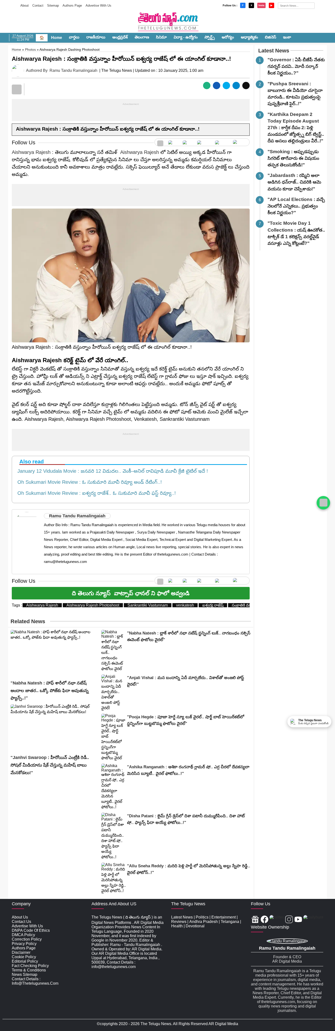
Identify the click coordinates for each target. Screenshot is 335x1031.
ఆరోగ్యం (228, 37)
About (24, 5)
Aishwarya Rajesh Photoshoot (92, 605)
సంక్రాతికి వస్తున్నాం (246, 605)
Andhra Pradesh (203, 921)
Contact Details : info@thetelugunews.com (35, 981)
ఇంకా (287, 37)
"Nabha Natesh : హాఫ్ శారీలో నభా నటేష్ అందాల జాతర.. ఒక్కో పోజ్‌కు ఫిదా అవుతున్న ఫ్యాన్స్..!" (50, 690)
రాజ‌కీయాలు (95, 37)
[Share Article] (206, 85)
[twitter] (187, 142)
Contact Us (21, 921)
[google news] (160, 142)
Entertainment (223, 917)
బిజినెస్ (270, 37)
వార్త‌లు (74, 37)
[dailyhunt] (313, 920)
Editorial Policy (25, 961)
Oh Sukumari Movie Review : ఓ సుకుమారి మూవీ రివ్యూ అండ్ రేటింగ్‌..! (88, 482)
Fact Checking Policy (30, 966)
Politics (202, 917)
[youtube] (221, 142)
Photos (30, 49)
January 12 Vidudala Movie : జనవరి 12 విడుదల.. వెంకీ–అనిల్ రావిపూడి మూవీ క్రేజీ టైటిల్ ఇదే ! (111, 471)
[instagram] (203, 142)
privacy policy (24, 944)
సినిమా (161, 37)
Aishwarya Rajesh (31, 152)
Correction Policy (27, 939)
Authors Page (72, 5)
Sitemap (53, 5)
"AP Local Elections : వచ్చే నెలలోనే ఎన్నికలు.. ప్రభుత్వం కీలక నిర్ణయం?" (296, 206)
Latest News (273, 51)
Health (177, 926)
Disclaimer (21, 952)
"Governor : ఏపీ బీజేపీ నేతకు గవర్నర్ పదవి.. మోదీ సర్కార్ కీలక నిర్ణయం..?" (296, 66)
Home (56, 38)
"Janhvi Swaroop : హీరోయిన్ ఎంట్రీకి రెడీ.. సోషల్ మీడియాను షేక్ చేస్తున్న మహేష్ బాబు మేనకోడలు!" (50, 765)
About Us (20, 917)
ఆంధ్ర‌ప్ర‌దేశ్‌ (120, 37)
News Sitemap (24, 974)
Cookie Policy (24, 957)
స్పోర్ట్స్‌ (210, 37)
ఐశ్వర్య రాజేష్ (212, 605)
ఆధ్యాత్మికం (249, 37)
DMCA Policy (23, 935)
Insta (261, 5)
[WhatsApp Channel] (323, 502)
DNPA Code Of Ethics (31, 930)
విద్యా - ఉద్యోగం (186, 37)
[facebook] (173, 142)
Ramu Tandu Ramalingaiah (73, 70)
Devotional (195, 926)
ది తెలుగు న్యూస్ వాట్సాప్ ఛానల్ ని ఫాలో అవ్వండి (131, 593)
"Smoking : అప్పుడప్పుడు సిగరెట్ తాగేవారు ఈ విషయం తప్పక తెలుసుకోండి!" (293, 158)
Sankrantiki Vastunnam (148, 605)
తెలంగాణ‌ (142, 37)
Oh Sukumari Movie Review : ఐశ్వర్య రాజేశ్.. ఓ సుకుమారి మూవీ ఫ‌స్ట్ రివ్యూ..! (95, 493)
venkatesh (185, 605)
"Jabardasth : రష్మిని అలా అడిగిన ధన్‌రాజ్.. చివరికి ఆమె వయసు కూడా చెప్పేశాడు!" (294, 182)
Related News (28, 621)
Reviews (178, 921)
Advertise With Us (98, 5)
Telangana (230, 921)
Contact (37, 5)
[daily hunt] (240, 142)
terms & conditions (29, 970)
